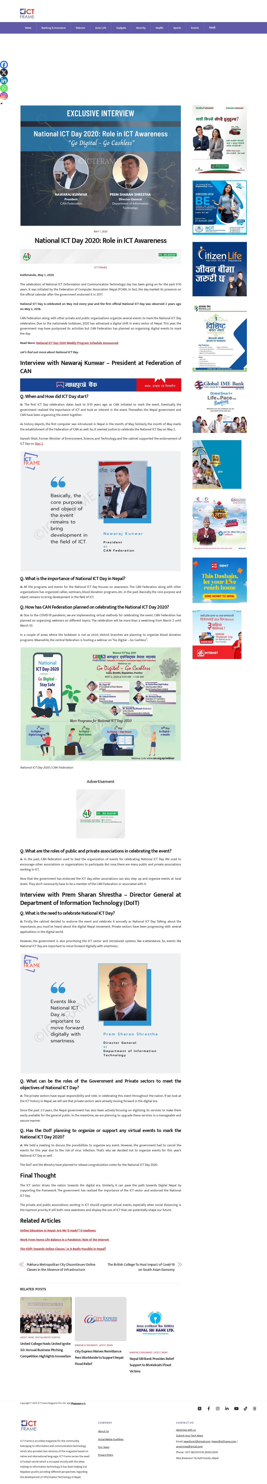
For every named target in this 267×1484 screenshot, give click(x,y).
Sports (177, 28)
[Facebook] (4, 65)
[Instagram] (4, 96)
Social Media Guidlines (111, 1439)
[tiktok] (245, 1408)
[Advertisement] (133, 63)
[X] (4, 72)
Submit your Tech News (189, 1435)
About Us (103, 1431)
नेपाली (212, 28)
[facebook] (209, 1408)
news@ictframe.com (224, 1441)
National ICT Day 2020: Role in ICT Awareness (101, 241)
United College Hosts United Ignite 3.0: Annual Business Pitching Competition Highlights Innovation (45, 1350)
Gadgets (121, 28)
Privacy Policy (105, 1455)
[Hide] (1, 103)
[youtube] (236, 1408)
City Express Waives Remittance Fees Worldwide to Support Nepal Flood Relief (99, 1357)
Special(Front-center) (47, 1337)
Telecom (80, 28)
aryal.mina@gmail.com (189, 1446)
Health (159, 28)
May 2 (39, 443)
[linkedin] (227, 1408)
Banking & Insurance (53, 28)
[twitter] (199, 1408)
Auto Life (100, 28)
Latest (23, 1337)
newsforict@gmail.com (197, 1441)
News (28, 28)
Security (141, 28)
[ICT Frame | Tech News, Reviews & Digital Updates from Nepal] (27, 16)
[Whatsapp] (4, 88)
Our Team (103, 1447)
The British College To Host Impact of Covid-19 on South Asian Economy (141, 1267)
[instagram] (218, 1408)
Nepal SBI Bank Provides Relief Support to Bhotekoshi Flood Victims (152, 1365)
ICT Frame (100, 267)
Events (195, 28)
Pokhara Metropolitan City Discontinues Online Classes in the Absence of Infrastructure (61, 1267)
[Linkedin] (4, 80)
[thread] (255, 1408)
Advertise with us (186, 1430)
